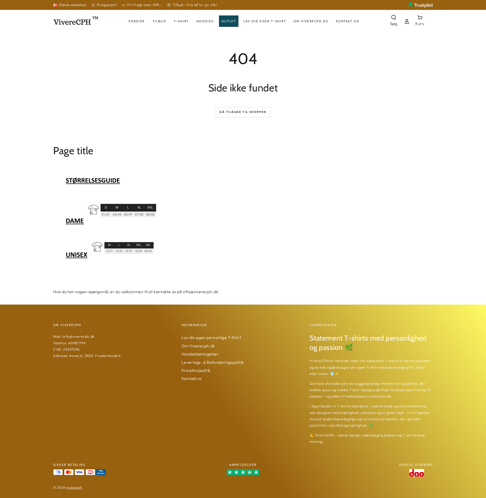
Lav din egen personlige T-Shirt (211, 337)
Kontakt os (191, 378)
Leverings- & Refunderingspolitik (212, 362)
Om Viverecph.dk (198, 345)
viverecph (74, 487)
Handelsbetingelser (200, 353)
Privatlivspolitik (196, 370)
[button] (393, 21)
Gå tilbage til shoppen (242, 112)
